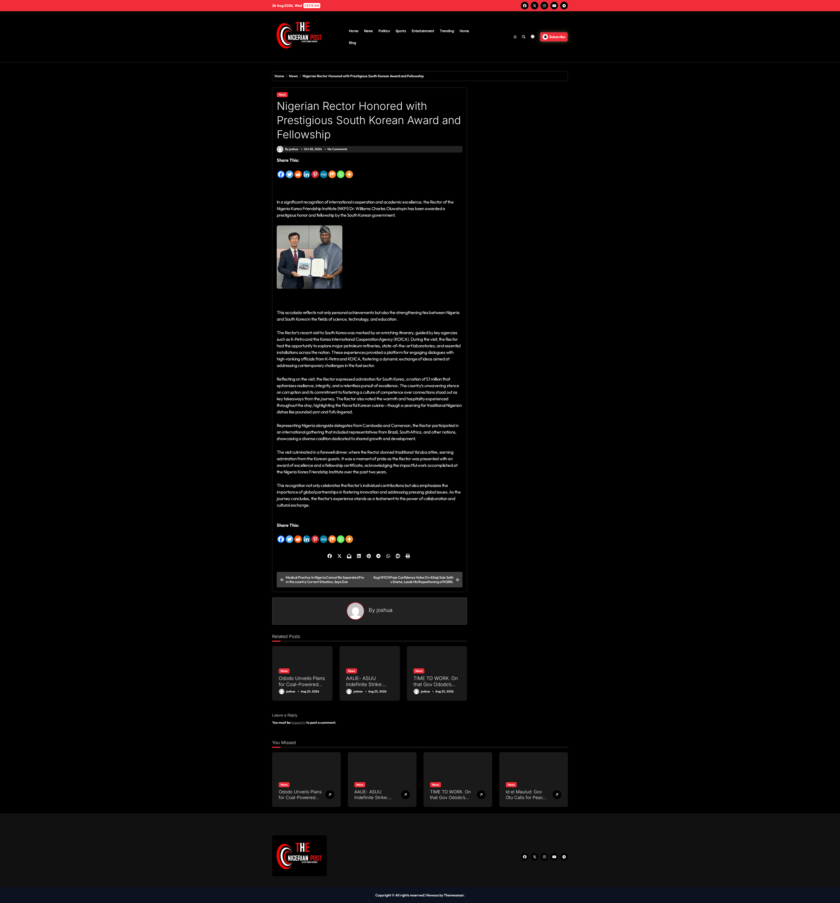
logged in (298, 722)
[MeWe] (323, 171)
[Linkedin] (306, 171)
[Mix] (332, 171)
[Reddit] (298, 171)
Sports (401, 31)
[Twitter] (289, 171)
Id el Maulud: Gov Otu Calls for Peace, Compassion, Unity (526, 797)
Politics (384, 31)
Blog (352, 42)
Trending (447, 31)
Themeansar (454, 895)
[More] (349, 171)
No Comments (337, 149)
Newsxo (432, 895)
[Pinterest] (315, 171)
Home (353, 31)
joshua (384, 610)
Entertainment (423, 31)
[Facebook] (281, 171)
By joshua (291, 149)
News (368, 31)
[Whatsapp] (341, 171)
